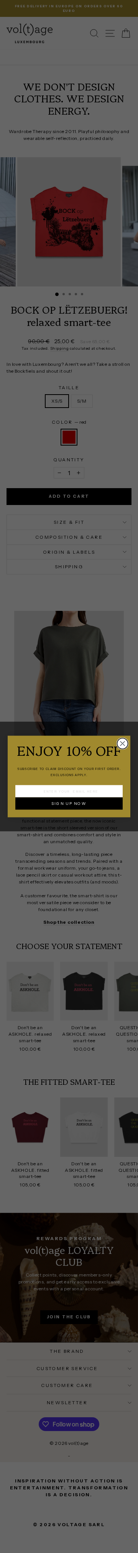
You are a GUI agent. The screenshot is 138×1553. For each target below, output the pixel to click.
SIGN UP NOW (68, 803)
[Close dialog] (122, 743)
